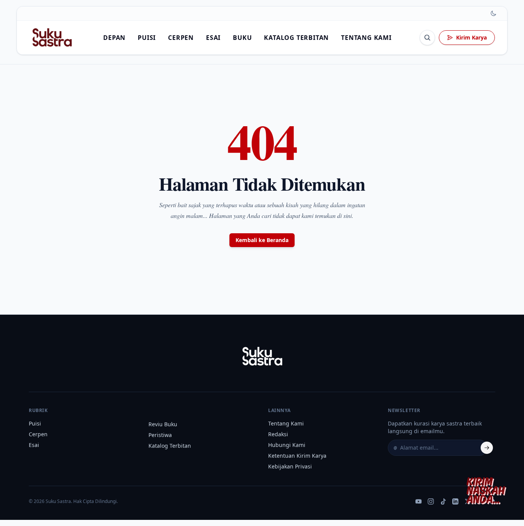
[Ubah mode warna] (493, 13)
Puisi (147, 37)
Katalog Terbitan (296, 37)
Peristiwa (160, 435)
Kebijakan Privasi (290, 466)
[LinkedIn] (455, 501)
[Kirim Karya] (488, 490)
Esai (213, 37)
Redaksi (278, 434)
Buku (242, 37)
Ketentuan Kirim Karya (297, 455)
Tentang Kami (366, 37)
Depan (114, 37)
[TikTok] (443, 501)
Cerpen (181, 37)
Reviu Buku (162, 424)
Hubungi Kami (286, 445)
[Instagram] (431, 501)
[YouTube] (418, 501)
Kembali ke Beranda (262, 240)
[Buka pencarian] (427, 37)
